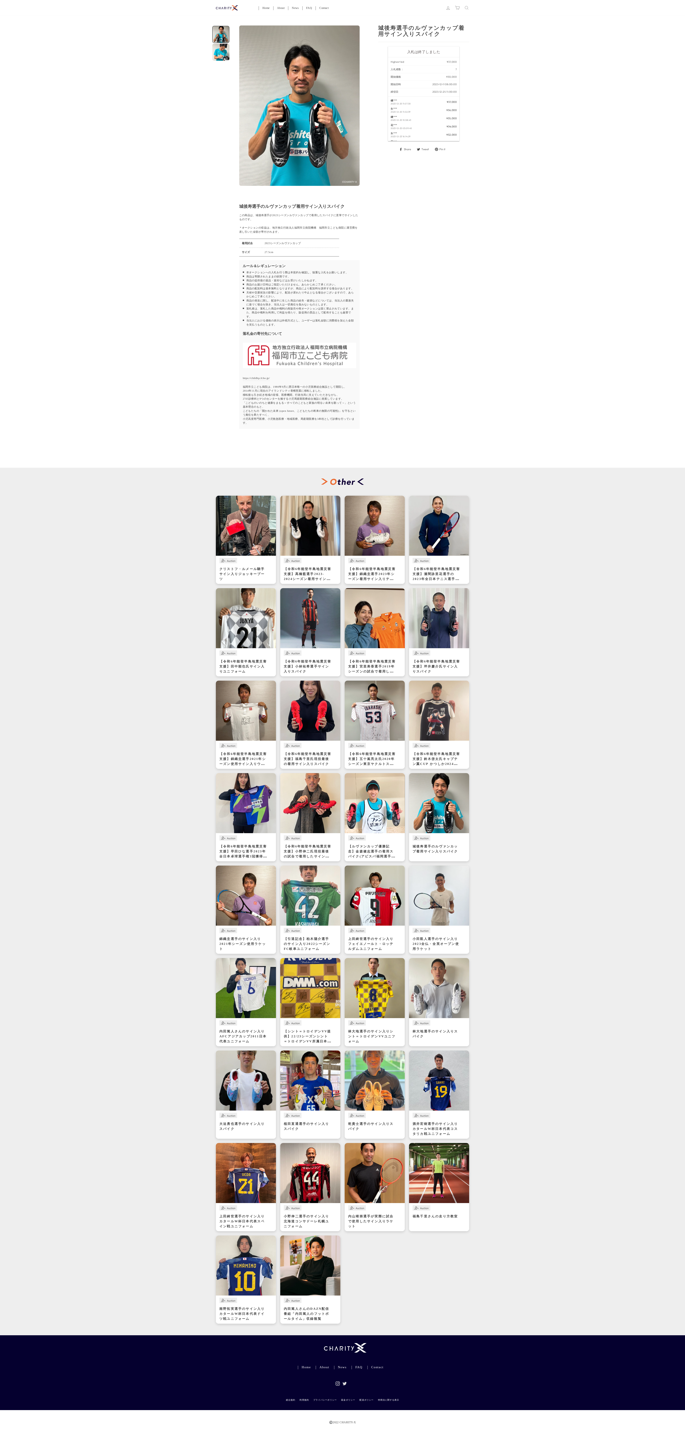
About (281, 8)
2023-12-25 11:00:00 (444, 91)
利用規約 (304, 1400)
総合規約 (290, 1400)
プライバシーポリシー (325, 1400)
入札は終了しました (423, 52)
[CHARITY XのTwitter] (344, 1383)
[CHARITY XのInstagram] (338, 1383)
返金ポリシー (348, 1400)
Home (266, 8)
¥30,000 (451, 76)
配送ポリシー (366, 1400)
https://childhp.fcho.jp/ (256, 378)
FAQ (309, 8)
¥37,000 (452, 61)
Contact (324, 8)
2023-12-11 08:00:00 (444, 84)
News (295, 8)
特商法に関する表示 (388, 1400)
